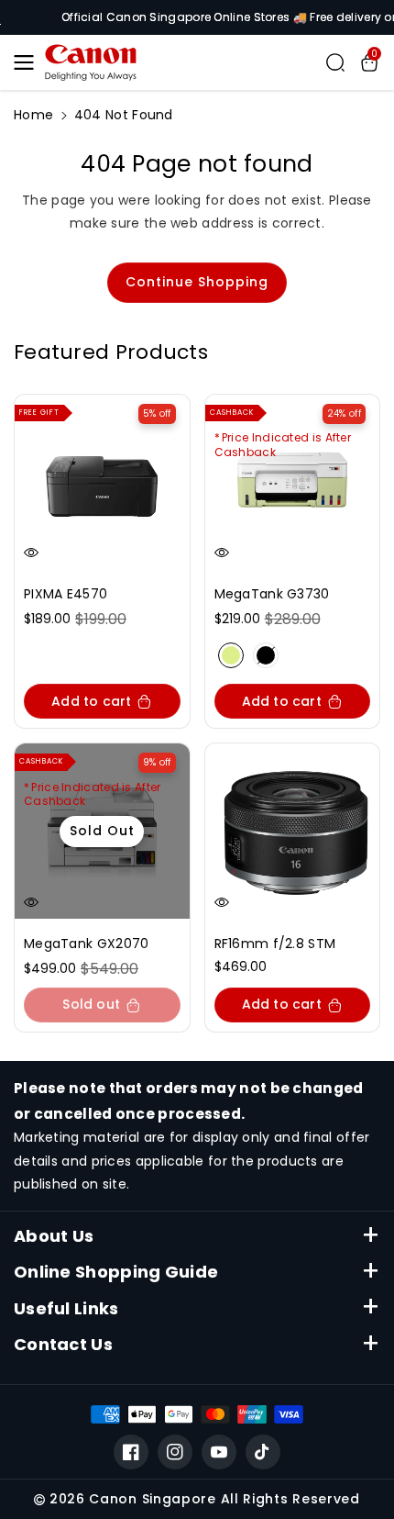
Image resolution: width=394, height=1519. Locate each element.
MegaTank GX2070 (86, 943)
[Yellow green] (231, 655)
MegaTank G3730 (272, 594)
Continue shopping (197, 282)
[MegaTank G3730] (292, 482)
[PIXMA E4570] (102, 482)
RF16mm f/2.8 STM (275, 943)
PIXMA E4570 (65, 594)
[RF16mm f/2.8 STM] (292, 831)
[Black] (266, 655)
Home (33, 115)
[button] (29, 62)
